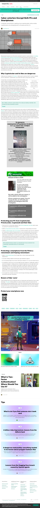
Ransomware (25, 308)
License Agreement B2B (12, 500)
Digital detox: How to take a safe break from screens (30, 366)
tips (33, 308)
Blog (20, 6)
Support (17, 6)
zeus (37, 308)
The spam (8, 281)
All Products (13, 488)
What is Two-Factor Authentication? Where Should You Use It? (9, 382)
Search (38, 15)
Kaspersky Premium (5, 486)
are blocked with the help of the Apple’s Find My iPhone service (17, 63)
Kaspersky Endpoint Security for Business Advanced (24, 493)
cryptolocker (12, 308)
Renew (8, 6)
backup (7, 308)
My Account (35, 3)
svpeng (30, 308)
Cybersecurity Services (33, 485)
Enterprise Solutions (33, 481)
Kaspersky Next (23, 484)
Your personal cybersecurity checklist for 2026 (9, 366)
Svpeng (2, 110)
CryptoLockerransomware (16, 58)
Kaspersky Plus (4, 485)
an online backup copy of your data (12, 230)
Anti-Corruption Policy (23, 499)
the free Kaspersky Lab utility (26, 225)
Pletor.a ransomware (15, 92)
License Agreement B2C (5, 500)
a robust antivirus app (9, 255)
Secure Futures (26, 6)
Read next (3, 374)
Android (3, 308)
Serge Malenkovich (6, 28)
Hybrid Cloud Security (33, 490)
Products (3, 6)
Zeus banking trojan (18, 60)
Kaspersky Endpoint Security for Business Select (24, 489)
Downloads (12, 6)
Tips (20, 426)
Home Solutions (4, 481)
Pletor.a (32, 64)
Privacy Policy (18, 499)
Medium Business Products (23, 482)
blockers (15, 76)
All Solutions (4, 488)
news (17, 308)
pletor (20, 308)
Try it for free (35, 10)
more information (15, 506)
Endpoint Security (32, 489)
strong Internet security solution (12, 228)
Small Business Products (15, 481)
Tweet (3, 106)
